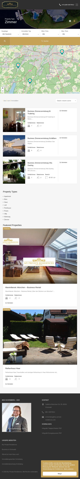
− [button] (2, 91)
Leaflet (68, 93)
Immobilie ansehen (40, 272)
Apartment (7, 196)
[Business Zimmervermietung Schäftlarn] (30, 81)
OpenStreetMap (76, 93)
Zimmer (6, 219)
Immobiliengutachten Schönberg (12, 459)
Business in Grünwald (9, 449)
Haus (6, 202)
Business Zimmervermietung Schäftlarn (42, 138)
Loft (5, 205)
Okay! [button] (60, 473)
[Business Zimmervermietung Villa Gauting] (18, 65)
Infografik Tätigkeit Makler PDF (52, 428)
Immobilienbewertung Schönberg (12, 464)
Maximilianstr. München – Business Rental (23, 287)
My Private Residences (9, 444)
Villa (5, 214)
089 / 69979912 (50, 412)
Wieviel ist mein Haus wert (10, 454)
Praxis (6, 211)
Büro (5, 199)
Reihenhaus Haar (12, 368)
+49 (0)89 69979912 (67, 5)
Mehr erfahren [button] (68, 469)
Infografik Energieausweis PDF (52, 433)
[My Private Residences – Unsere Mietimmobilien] (10, 7)
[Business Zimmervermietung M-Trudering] (62, 52)
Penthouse (7, 208)
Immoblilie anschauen (14, 127)
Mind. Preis (44, 31)
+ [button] (2, 88)
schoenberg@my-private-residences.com (53, 418)
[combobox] (10, 34)
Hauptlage (4, 31)
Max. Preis (64, 31)
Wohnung (7, 216)
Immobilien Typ (26, 31)
